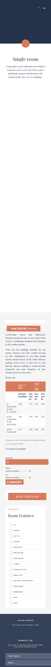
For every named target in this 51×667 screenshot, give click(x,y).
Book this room (27, 496)
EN (44, 8)
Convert (14, 482)
